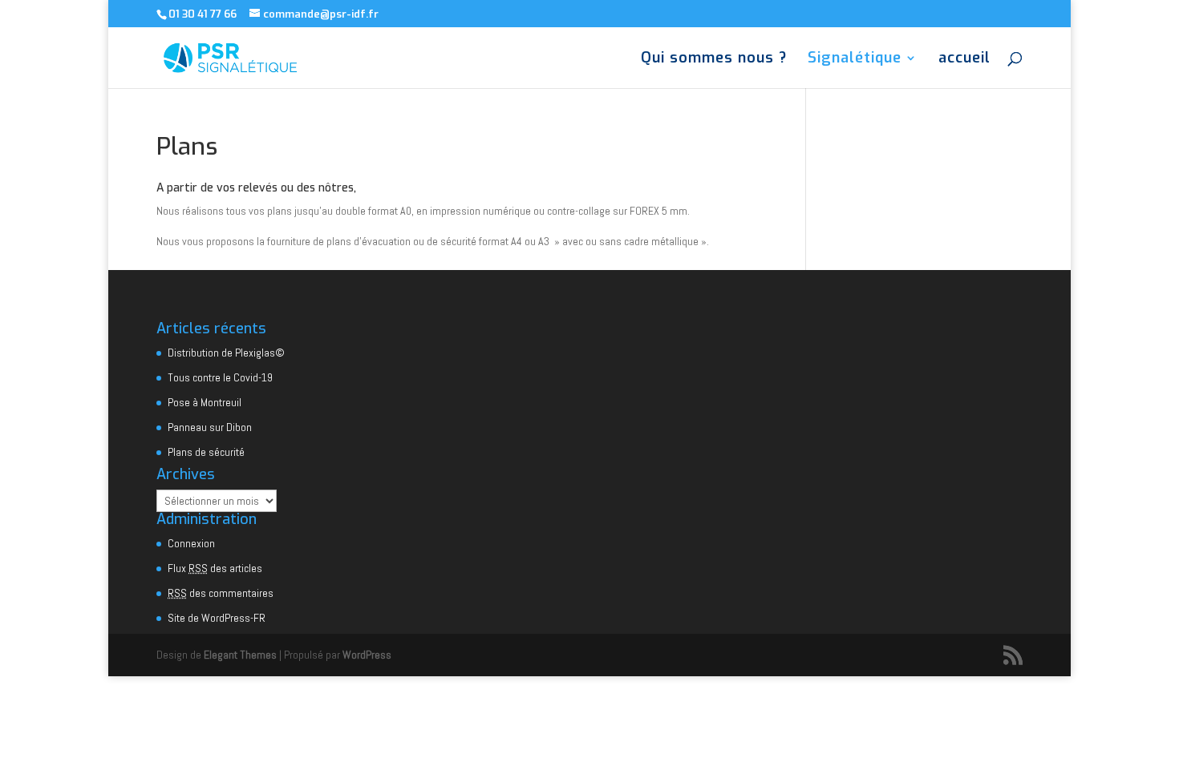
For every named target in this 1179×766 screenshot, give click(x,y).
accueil (964, 59)
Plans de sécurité (206, 452)
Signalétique (854, 59)
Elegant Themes (240, 654)
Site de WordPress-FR (216, 618)
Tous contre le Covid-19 (220, 377)
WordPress (366, 654)
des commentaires (220, 593)
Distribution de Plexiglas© (226, 352)
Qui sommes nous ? (714, 59)
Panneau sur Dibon (210, 427)
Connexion (191, 543)
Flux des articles (215, 568)
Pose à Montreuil (204, 402)
